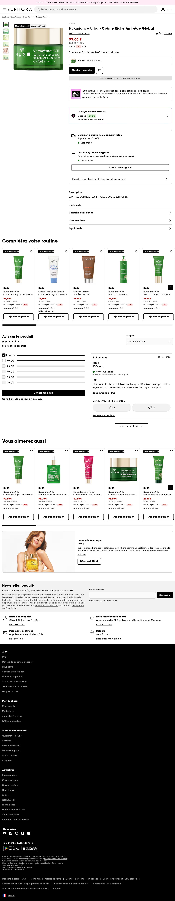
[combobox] (149, 341)
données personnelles (46, 605)
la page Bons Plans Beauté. (55, 859)
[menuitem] (163, 9)
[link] (43, 393)
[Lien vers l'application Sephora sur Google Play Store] (11, 848)
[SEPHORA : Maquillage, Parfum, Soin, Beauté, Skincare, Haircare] (20, 9)
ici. (63, 856)
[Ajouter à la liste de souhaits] (31, 251)
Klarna (115, 52)
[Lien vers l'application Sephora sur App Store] (29, 848)
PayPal (98, 52)
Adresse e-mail (96, 589)
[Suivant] (170, 287)
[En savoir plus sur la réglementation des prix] (84, 46)
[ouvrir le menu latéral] (4, 9)
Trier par (130, 335)
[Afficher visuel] (6, 24)
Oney (106, 52)
